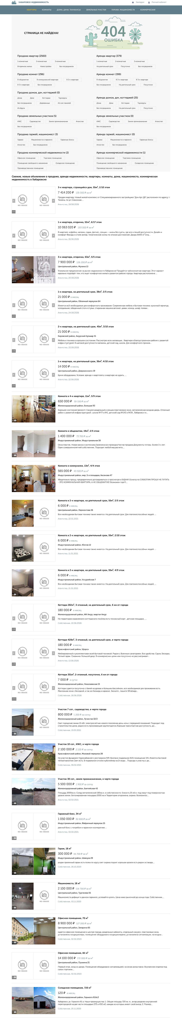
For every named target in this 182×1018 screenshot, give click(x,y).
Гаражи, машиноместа (123, 10)
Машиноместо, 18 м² (69, 883)
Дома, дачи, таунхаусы (69, 10)
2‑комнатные (41, 61)
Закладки (140, 2)
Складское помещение (65, 163)
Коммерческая (147, 10)
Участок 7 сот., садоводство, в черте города (82, 709)
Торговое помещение (53, 158)
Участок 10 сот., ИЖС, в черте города (78, 744)
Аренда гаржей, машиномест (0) (115, 134)
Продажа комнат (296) (30, 74)
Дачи (32, 98)
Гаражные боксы (67, 140)
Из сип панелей (64, 103)
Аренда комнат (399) (108, 74)
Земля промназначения (58, 121)
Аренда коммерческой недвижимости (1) (120, 153)
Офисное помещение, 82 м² (73, 953)
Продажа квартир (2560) (31, 56)
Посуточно (125, 66)
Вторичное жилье (24, 66)
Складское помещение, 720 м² (74, 988)
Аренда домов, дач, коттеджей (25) (117, 98)
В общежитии (23, 80)
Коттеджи (46, 98)
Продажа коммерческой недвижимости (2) (43, 153)
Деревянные (45, 103)
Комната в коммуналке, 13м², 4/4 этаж (79, 466)
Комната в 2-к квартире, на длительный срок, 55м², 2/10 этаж (91, 535)
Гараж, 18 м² (64, 849)
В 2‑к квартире (72, 80)
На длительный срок (105, 66)
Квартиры (32, 10)
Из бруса (21, 108)
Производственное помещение (30, 168)
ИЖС (19, 121)
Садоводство (35, 121)
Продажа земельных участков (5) (36, 116)
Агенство (80, 121)
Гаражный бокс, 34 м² (70, 814)
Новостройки (45, 66)
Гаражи (20, 140)
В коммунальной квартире (47, 80)
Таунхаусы (62, 98)
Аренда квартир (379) (109, 56)
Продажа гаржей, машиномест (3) (37, 134)
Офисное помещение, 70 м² (73, 918)
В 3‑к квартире (23, 85)
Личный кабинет (159, 2)
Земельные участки (96, 10)
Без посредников (66, 66)
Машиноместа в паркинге (41, 140)
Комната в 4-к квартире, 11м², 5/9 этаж (79, 396)
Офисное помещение (26, 158)
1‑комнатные (22, 61)
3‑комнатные (60, 61)
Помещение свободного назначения (32, 163)
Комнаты (46, 10)
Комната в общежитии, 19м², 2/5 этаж (78, 431)
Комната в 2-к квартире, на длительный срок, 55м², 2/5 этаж (91, 501)
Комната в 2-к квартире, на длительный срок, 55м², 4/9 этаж (91, 570)
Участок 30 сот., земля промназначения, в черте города (88, 779)
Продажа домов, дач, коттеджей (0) (38, 93)
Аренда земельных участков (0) (114, 116)
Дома (19, 98)
